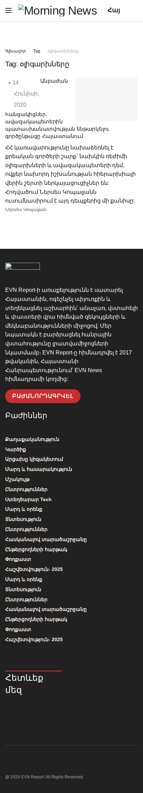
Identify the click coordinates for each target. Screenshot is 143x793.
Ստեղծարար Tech (28, 499)
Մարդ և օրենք (23, 509)
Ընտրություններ (26, 489)
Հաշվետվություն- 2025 (34, 569)
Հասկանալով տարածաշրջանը (46, 539)
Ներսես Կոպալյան (26, 209)
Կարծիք (15, 449)
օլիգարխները (63, 51)
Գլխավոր (15, 51)
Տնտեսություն (23, 519)
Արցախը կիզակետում (34, 459)
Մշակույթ (17, 479)
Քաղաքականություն (32, 439)
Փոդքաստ (18, 559)
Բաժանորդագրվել (43, 396)
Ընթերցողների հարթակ (36, 549)
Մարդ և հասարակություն (38, 469)
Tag (36, 51)
